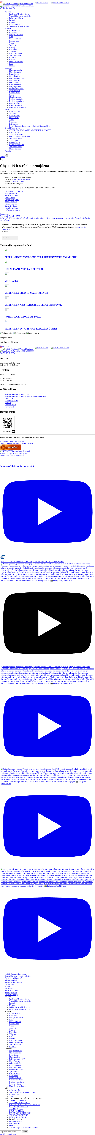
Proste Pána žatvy (11, 196)
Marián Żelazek (15, 149)
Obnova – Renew (15, 103)
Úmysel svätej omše (12, 200)
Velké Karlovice (15, 55)
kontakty (54, 218)
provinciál (64, 218)
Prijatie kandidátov (16, 18)
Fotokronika (13, 124)
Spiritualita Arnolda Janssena (19, 26)
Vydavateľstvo (14, 91)
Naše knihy (13, 1076)
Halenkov (12, 57)
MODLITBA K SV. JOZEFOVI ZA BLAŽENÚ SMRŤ (31, 329)
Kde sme (8, 28)
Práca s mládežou (15, 82)
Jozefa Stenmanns (15, 147)
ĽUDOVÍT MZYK (16, 1111)
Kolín (11, 64)
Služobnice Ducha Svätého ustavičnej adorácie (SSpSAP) (26, 396)
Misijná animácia (15, 70)
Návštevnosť (9, 407)
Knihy (11, 95)
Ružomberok (14, 41)
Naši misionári (14, 111)
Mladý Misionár (15, 1078)
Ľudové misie (14, 74)
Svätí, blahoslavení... (12, 128)
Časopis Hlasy (14, 93)
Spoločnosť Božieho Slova (19, 14)
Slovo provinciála (11, 193)
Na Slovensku (14, 30)
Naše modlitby (14, 24)
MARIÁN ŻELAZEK (17, 1117)
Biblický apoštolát (15, 99)
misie (78, 218)
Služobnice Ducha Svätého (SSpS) (17, 394)
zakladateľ (72, 218)
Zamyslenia (4, 216)
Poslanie (12, 20)
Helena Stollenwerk (16, 145)
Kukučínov (13, 49)
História (12, 22)
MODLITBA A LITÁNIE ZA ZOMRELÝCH (26, 293)
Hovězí (12, 60)
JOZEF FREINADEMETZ (19, 1103)
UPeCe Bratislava (15, 84)
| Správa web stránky (16, 441)
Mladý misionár (15, 97)
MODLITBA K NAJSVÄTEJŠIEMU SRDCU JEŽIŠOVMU (33, 305)
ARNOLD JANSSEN (17, 1101)
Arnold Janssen (15, 132)
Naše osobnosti (14, 116)
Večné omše (4, 218)
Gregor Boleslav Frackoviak (19, 136)
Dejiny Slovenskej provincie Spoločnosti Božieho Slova (29, 126)
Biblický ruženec (11, 202)
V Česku (12, 51)
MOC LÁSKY (11, 281)
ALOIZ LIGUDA (16, 1109)
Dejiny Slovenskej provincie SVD (21, 1009)
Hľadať (25, 1132)
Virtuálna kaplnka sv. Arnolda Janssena (12, 209)
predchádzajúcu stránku (22, 179)
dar (58, 218)
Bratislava (13, 33)
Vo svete (12, 114)
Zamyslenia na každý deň (14, 191)
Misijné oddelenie (11, 980)
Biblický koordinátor (16, 101)
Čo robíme (8, 68)
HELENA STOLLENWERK (20, 1113)
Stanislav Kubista (15, 138)
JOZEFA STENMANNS (18, 1115)
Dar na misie (14, 118)
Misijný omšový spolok (13, 982)
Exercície (12, 216)
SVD (18, 216)
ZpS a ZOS (9, 399)
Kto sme (8, 12)
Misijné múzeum (15, 80)
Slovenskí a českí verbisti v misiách (17, 976)
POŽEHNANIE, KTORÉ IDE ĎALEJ (23, 317)
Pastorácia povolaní (16, 89)
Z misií (11, 120)
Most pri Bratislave (16, 35)
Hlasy (48, 218)
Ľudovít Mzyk (14, 143)
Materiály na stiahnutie (17, 107)
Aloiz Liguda (14, 141)
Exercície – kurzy (15, 105)
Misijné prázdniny (15, 87)
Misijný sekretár (15, 72)
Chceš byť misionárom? (13, 978)
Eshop (2, 157)
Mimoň (12, 66)
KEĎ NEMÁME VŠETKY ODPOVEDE (24, 269)
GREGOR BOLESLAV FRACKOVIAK (24, 1105)
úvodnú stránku (18, 181)
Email (5, 232)
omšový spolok (27, 218)
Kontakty (8, 151)
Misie (7, 109)
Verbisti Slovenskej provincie (20, 16)
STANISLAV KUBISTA (18, 1107)
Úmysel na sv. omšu (17, 455)
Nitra (11, 37)
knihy (43, 218)
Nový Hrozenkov (15, 53)
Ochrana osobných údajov (9, 443)
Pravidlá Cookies (27, 443)
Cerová (12, 47)
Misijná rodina (14, 76)
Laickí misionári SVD (17, 78)
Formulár (8, 403)
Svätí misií (13, 122)
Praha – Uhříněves (16, 62)
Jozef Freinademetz (16, 134)
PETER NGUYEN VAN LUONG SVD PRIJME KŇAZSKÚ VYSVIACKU (41, 257)
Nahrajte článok (10, 405)
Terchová (12, 45)
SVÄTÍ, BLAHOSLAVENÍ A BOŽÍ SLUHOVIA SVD (30, 130)
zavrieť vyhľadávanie (8, 1134)
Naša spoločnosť (15, 218)
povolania (37, 218)
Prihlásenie (4, 441)
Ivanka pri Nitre (15, 39)
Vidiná (11, 43)
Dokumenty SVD (11, 401)
